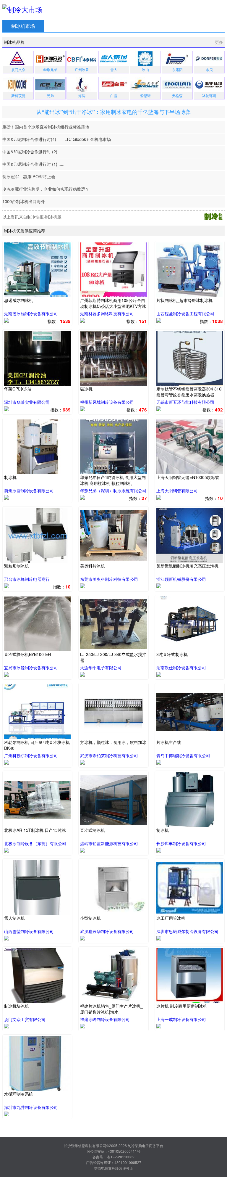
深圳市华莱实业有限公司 (27, 402)
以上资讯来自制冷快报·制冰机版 (31, 216)
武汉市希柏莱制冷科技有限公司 (109, 755)
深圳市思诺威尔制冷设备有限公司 (187, 931)
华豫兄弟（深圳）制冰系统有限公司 (113, 490)
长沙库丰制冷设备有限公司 (181, 843)
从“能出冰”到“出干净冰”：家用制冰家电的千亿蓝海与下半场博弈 (113, 112)
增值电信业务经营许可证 (113, 1167)
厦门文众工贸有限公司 (25, 1019)
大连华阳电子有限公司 (100, 667)
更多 (219, 42)
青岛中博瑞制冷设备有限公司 (183, 755)
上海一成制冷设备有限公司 (181, 1019)
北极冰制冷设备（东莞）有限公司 (35, 843)
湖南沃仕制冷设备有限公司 (181, 667)
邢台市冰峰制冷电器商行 (27, 579)
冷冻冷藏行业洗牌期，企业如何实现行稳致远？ (45, 189)
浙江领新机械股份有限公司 (181, 579)
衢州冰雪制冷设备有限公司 (29, 490)
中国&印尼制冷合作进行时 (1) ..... (33, 164)
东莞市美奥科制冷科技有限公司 (109, 579)
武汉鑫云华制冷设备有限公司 (107, 931)
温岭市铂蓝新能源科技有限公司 (109, 843)
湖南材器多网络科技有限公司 (107, 313)
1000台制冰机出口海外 (23, 201)
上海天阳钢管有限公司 (177, 490)
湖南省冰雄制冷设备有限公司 (31, 313)
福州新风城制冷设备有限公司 (107, 402)
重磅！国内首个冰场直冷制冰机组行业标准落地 (45, 126)
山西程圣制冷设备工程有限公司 (185, 313)
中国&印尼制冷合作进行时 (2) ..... (33, 151)
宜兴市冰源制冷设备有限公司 (31, 667)
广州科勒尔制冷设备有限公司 (31, 755)
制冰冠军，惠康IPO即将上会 (28, 176)
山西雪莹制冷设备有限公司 (29, 931)
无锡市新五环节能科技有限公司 (185, 402)
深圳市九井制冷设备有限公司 (31, 1107)
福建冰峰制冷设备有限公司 (105, 1019)
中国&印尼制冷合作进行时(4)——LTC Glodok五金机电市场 (56, 139)
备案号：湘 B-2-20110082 (113, 1156)
